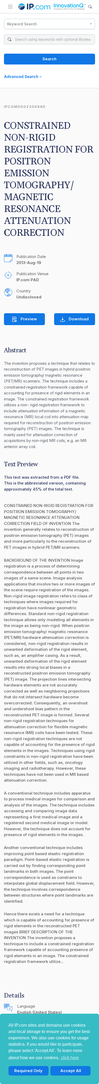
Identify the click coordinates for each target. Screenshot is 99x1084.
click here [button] (70, 1057)
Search (49, 58)
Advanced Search (21, 76)
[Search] (90, 7)
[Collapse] (10, 7)
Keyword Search (22, 24)
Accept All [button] (70, 1070)
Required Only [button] (28, 1070)
